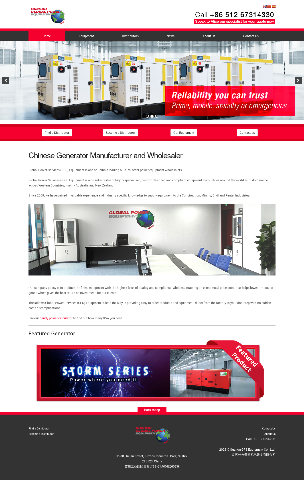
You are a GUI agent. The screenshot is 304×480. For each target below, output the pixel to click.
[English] (265, 6)
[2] (152, 116)
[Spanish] (274, 6)
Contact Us (251, 36)
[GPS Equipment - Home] (47, 14)
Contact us (247, 132)
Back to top (152, 410)
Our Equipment (183, 132)
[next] (298, 80)
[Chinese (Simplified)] (269, 6)
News (170, 36)
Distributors (130, 36)
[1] (147, 116)
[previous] (5, 80)
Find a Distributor (57, 132)
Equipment (86, 36)
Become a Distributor (120, 132)
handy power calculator (56, 318)
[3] (156, 116)
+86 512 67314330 (264, 439)
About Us (209, 36)
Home (47, 36)
